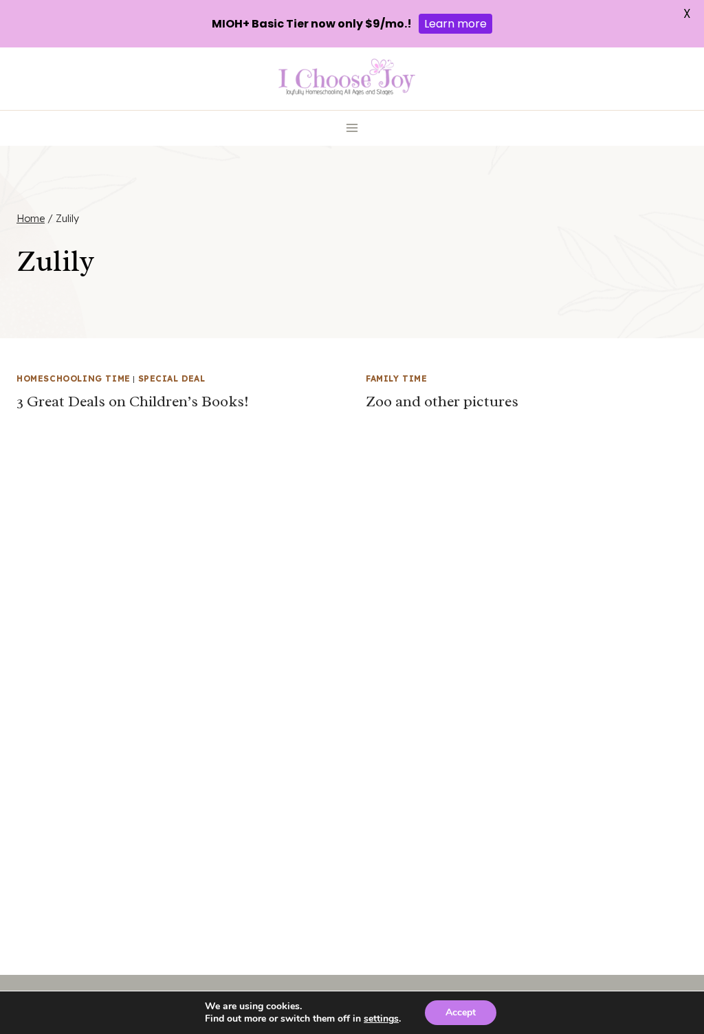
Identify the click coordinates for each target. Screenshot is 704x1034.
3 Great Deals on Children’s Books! (132, 401)
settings (381, 1019)
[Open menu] (352, 128)
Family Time (397, 378)
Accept (461, 1012)
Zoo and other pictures (442, 401)
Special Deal (172, 378)
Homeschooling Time (73, 378)
